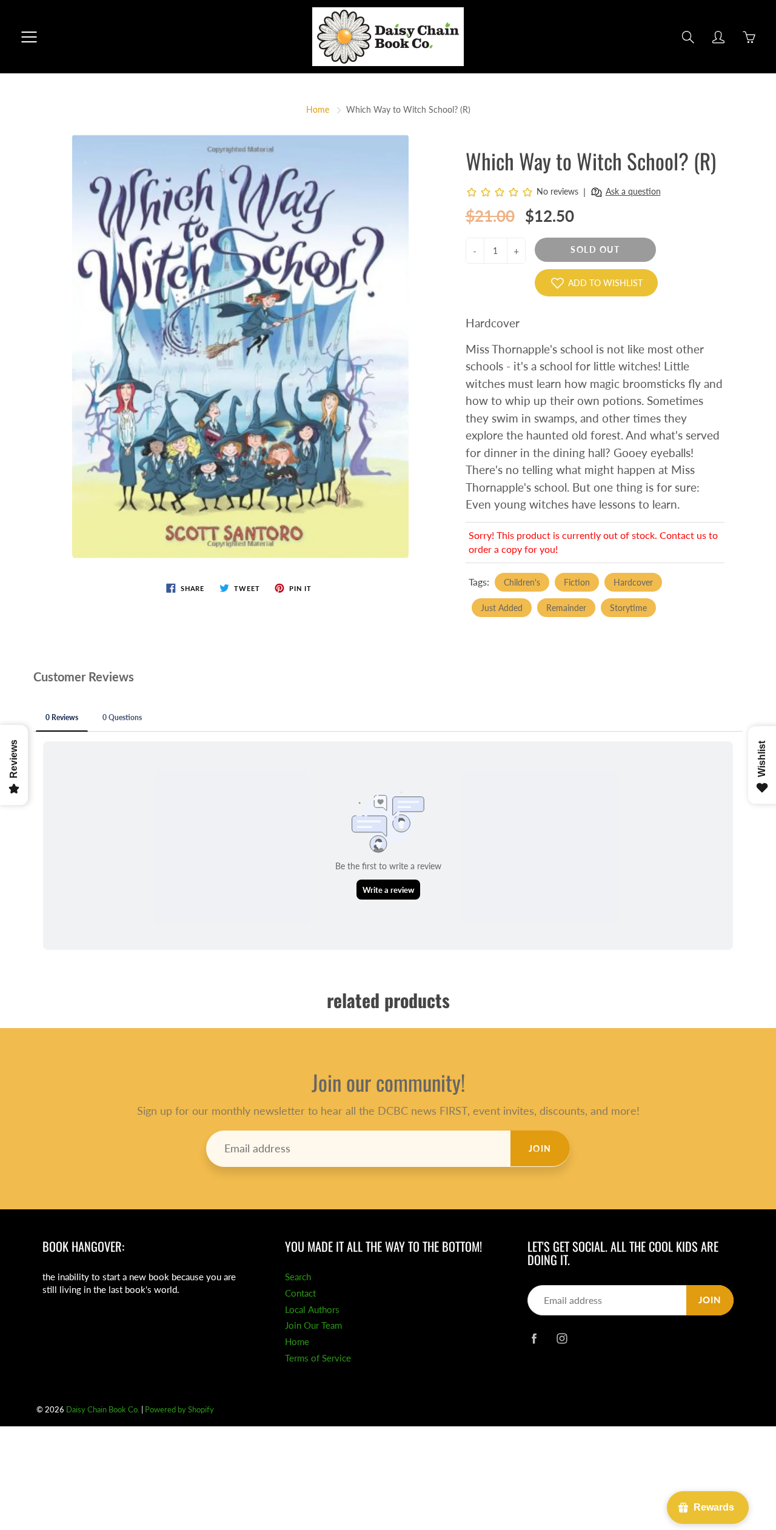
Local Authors (312, 1310)
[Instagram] (561, 1338)
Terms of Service (318, 1358)
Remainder (566, 608)
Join (540, 1148)
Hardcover (633, 582)
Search (298, 1277)
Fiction (577, 582)
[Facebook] (533, 1338)
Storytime (628, 608)
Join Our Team (313, 1325)
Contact (300, 1293)
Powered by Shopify (179, 1409)
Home (317, 109)
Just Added (502, 608)
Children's (522, 582)
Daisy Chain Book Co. (102, 1409)
